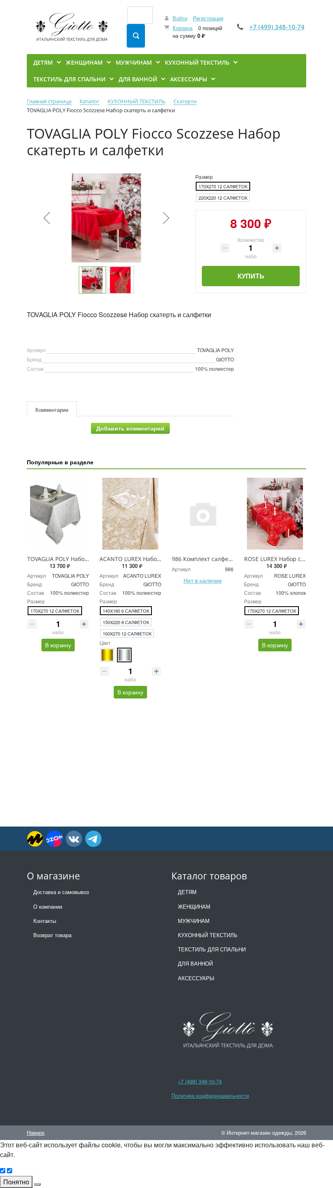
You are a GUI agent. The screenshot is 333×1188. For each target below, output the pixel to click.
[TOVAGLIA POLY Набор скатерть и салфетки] (58, 513)
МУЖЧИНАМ (194, 921)
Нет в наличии (203, 580)
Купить (251, 276)
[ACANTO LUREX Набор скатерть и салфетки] (130, 513)
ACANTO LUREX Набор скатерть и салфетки (159, 559)
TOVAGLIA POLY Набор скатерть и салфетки (87, 559)
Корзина (182, 28)
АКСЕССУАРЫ (196, 978)
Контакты (44, 921)
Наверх (36, 1132)
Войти (180, 18)
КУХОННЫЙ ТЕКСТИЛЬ (208, 935)
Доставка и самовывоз (61, 892)
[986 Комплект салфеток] (203, 513)
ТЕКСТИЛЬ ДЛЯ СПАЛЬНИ (212, 949)
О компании (47, 906)
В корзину (58, 645)
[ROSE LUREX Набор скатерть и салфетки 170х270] (275, 513)
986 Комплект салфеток (204, 559)
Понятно (16, 1181)
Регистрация (208, 18)
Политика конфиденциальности (210, 1095)
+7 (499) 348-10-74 (277, 27)
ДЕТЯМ (187, 892)
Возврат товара (52, 935)
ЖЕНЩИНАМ (194, 906)
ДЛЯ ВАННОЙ (195, 963)
